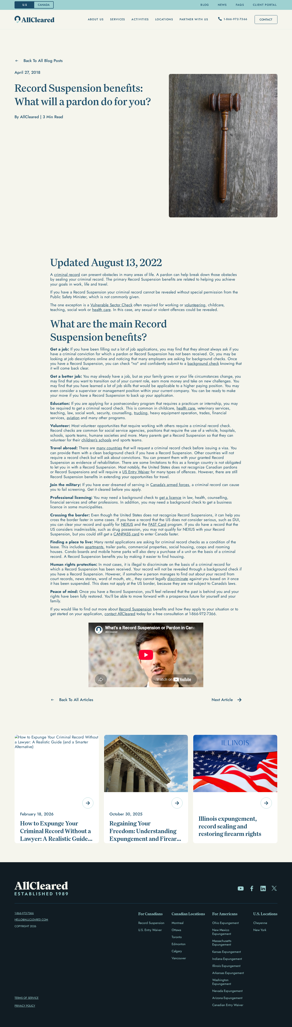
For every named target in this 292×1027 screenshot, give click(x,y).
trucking (140, 413)
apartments (94, 547)
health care (101, 309)
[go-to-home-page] (35, 19)
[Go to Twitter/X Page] (274, 888)
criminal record (67, 274)
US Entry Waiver (135, 472)
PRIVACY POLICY (25, 1006)
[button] (96, 19)
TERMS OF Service (26, 998)
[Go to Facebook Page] (252, 888)
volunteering (194, 305)
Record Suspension (135, 609)
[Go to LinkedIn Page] (263, 888)
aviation (73, 418)
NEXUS (127, 524)
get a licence (170, 497)
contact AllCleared (120, 614)
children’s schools (96, 440)
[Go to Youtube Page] (240, 888)
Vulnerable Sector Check (111, 305)
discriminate (177, 579)
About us (96, 19)
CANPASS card (126, 534)
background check (203, 363)
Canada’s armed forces (169, 485)
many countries (109, 448)
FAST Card (157, 524)
